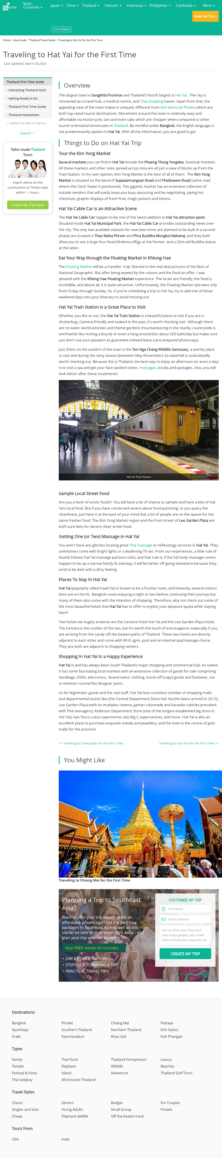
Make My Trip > (205, 16)
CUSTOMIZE (61, 29)
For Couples (170, 1102)
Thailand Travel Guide (42, 40)
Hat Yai (181, 95)
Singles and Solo (25, 1109)
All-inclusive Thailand (79, 1079)
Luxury (166, 1059)
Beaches (167, 1066)
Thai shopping (151, 101)
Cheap (17, 1116)
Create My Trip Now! (27, 205)
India (66, 1139)
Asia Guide (19, 40)
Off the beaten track (127, 1116)
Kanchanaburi (73, 1036)
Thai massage (140, 545)
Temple (18, 1066)
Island (66, 1073)
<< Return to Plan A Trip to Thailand (32, 123)
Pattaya (167, 1023)
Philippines (158, 5)
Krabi (16, 1036)
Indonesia (135, 5)
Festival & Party (24, 1073)
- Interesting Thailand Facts (26, 90)
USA (15, 1139)
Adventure (119, 1073)
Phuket (190, 107)
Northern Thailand (126, 1029)
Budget (117, 1102)
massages (147, 367)
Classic (17, 1102)
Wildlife (117, 1066)
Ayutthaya (20, 1029)
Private (166, 1109)
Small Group (121, 1109)
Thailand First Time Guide (25, 82)
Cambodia (184, 5)
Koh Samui (169, 107)
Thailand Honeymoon (128, 1059)
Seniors (68, 1102)
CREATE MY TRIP (185, 953)
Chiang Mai (120, 1023)
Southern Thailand (77, 1029)
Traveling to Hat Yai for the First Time (80, 40)
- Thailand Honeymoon (23, 115)
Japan (55, 5)
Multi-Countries (31, 5)
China (71, 5)
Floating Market (79, 266)
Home (11, 7)
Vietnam (111, 5)
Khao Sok (118, 1036)
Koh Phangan (172, 1036)
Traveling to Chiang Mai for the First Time (94, 880)
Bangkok (19, 1023)
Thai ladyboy (22, 1079)
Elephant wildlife (75, 1116)
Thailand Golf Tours (177, 1073)
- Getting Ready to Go (22, 98)
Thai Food (70, 1059)
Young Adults (72, 1109)
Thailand (89, 5)
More (207, 5)
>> (189, 743)
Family (17, 1059)
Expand (26, 133)
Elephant (69, 1066)
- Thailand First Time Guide (26, 107)
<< (91, 743)
